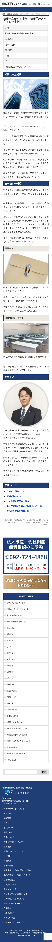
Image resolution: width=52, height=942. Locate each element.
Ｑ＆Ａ (9, 646)
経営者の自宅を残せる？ (14, 903)
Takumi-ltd (31, 935)
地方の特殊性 (12, 747)
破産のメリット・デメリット (18, 609)
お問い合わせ (12, 760)
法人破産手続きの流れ (15, 615)
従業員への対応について (16, 722)
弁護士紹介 (11, 659)
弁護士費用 (11, 628)
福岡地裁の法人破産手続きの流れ (17, 870)
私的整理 (10, 672)
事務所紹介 (11, 653)
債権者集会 (11, 684)
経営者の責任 (12, 690)
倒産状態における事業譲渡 (17, 734)
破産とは (10, 665)
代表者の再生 (12, 697)
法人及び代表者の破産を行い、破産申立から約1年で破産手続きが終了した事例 (37, 522)
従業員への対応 (10, 884)
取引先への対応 (12, 716)
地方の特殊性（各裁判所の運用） (17, 875)
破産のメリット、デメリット (15, 851)
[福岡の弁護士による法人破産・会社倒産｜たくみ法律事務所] (26, 2)
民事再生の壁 (12, 709)
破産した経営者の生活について (18, 741)
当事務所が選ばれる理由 (16, 602)
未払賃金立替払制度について (18, 728)
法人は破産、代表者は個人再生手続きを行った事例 (14, 521)
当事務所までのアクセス (16, 753)
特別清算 (10, 678)
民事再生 (10, 703)
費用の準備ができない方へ (17, 621)
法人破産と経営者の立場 (14, 898)
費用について (9, 837)
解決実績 (10, 640)
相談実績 (10, 634)
